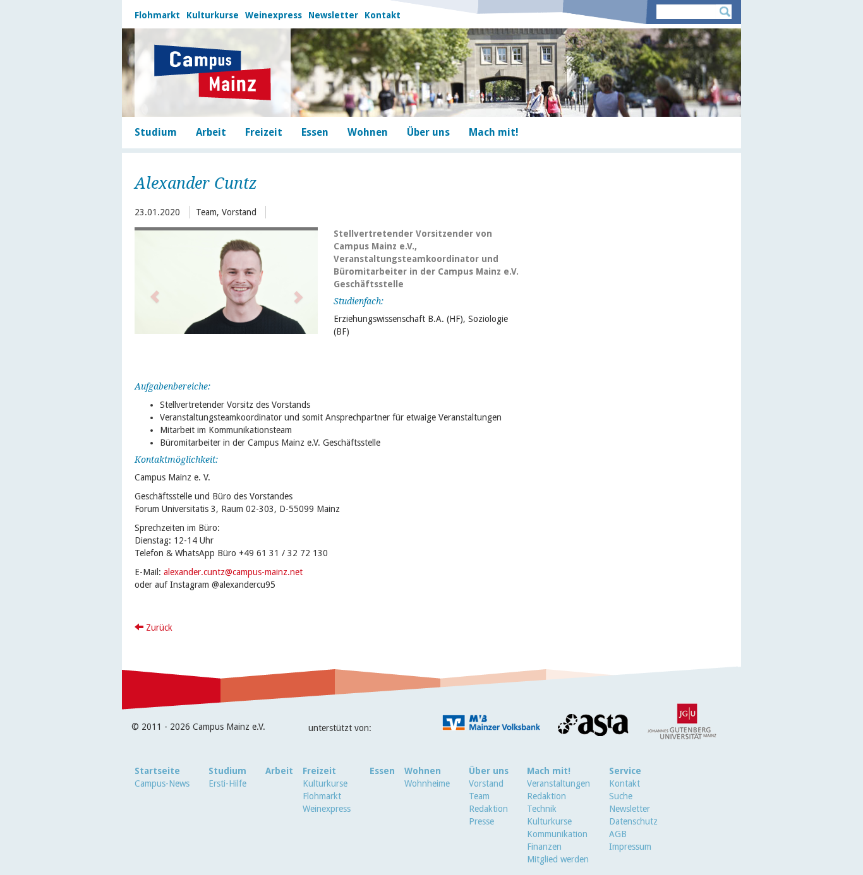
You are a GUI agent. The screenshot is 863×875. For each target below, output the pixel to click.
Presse (481, 821)
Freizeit (319, 771)
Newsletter (333, 15)
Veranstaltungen (558, 783)
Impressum (630, 847)
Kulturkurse (212, 15)
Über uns (489, 771)
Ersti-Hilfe (227, 783)
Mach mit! (548, 771)
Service (625, 771)
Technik (542, 809)
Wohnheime (427, 783)
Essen (382, 771)
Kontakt (383, 15)
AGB (618, 834)
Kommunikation (557, 834)
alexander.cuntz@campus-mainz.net (233, 572)
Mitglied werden (558, 859)
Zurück (157, 627)
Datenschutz (633, 821)
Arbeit (279, 771)
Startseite (157, 771)
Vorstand (486, 783)
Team (479, 796)
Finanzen (544, 847)
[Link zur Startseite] (213, 72)
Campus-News (162, 783)
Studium (227, 771)
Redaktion (488, 809)
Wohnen (422, 771)
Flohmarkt (157, 15)
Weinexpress (273, 15)
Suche (620, 796)
